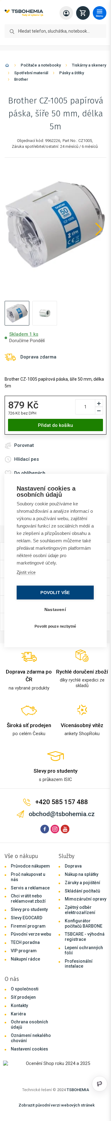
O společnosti (25, 988)
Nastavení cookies (29, 1048)
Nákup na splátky (81, 874)
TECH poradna (25, 942)
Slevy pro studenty (29, 909)
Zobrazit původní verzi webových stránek (56, 1105)
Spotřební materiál (31, 73)
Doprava (73, 866)
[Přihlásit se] (66, 13)
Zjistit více (25, 572)
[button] (17, 313)
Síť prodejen (23, 997)
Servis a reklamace (30, 887)
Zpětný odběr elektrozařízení (80, 910)
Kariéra (18, 1013)
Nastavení (53, 609)
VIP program (24, 950)
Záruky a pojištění (82, 882)
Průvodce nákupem (30, 866)
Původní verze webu (31, 934)
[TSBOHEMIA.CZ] (24, 13)
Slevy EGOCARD (26, 917)
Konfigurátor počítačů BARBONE (83, 923)
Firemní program (28, 926)
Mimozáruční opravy (85, 898)
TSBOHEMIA (78, 1089)
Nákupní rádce (25, 959)
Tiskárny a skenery (89, 65)
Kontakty (19, 1005)
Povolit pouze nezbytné (54, 626)
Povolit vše (53, 592)
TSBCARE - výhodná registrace (85, 937)
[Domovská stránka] (7, 66)
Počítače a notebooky (41, 65)
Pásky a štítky (71, 73)
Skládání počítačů (82, 890)
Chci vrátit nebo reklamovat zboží (28, 898)
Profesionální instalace (78, 964)
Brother (21, 79)
